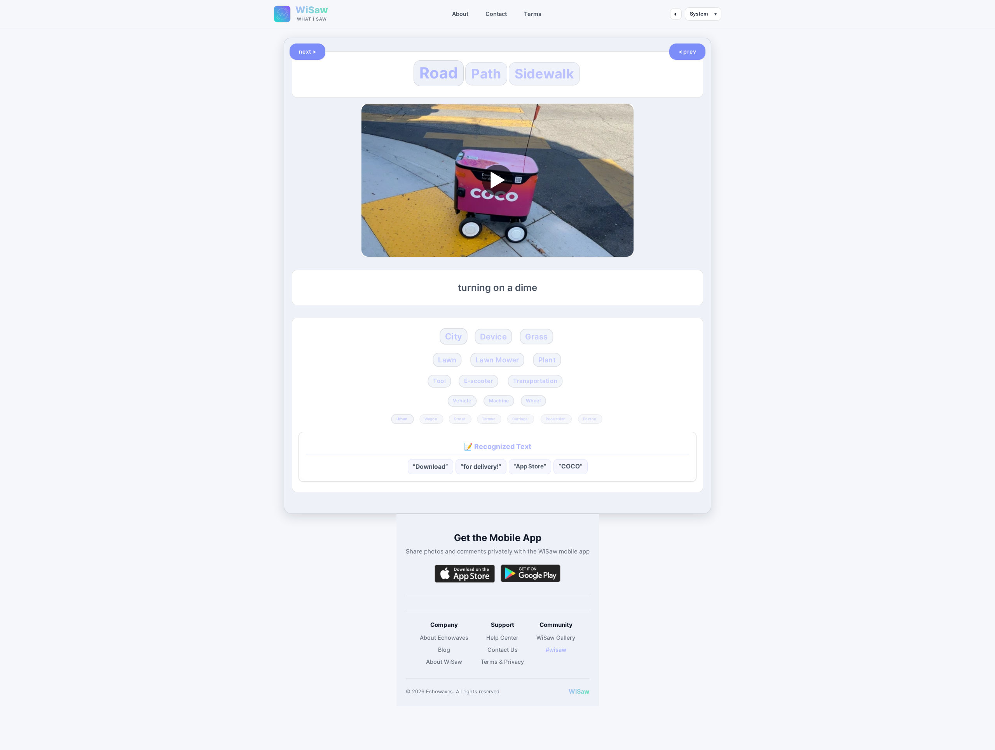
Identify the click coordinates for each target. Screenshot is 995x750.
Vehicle (462, 401)
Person (589, 418)
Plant (547, 360)
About (460, 13)
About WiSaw (444, 661)
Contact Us (502, 649)
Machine (499, 401)
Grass (536, 336)
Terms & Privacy (502, 661)
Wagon (430, 418)
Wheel (533, 401)
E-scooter (478, 381)
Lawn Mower (497, 360)
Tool (439, 381)
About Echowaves (444, 637)
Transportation (535, 381)
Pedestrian (555, 418)
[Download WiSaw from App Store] (464, 573)
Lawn (447, 360)
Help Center (502, 637)
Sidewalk (544, 74)
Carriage (520, 418)
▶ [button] (497, 180)
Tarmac (488, 418)
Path (486, 74)
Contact (496, 13)
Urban (401, 418)
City (453, 336)
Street (459, 418)
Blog (444, 649)
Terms (532, 13)
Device (493, 336)
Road (438, 73)
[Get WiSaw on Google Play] (530, 573)
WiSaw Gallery (555, 637)
